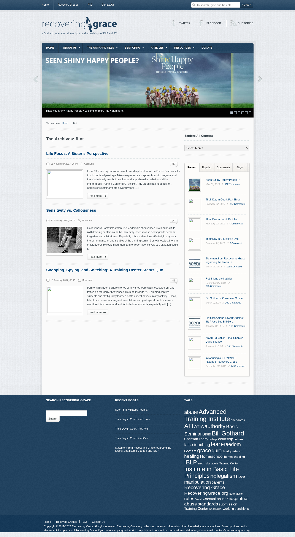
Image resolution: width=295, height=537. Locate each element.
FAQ (89, 4)
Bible (206, 434)
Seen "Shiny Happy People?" (223, 179)
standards (208, 503)
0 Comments (236, 223)
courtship (225, 439)
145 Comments (214, 286)
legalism (227, 476)
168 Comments (235, 346)
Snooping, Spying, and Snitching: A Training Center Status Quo (104, 270)
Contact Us (108, 4)
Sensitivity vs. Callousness (71, 210)
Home (45, 4)
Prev (35, 79)
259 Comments (233, 302)
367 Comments (232, 184)
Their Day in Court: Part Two (222, 219)
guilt (216, 450)
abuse (191, 412)
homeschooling (234, 456)
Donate (206, 47)
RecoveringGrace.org (206, 493)
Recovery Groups (68, 4)
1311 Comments (237, 326)
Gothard (190, 451)
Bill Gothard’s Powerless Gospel (224, 298)
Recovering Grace (204, 487)
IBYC (200, 463)
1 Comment (236, 243)
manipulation (197, 482)
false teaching (197, 444)
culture (238, 439)
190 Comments (235, 266)
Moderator (87, 220)
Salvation (200, 499)
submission (228, 504)
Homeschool (212, 456)
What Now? (215, 508)
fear (215, 444)
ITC (213, 476)
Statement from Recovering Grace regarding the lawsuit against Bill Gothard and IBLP (143, 449)
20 (173, 220)
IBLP (190, 462)
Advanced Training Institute (207, 415)
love (241, 476)
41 (173, 280)
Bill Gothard (228, 433)
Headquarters (231, 451)
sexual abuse (216, 499)
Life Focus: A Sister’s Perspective (77, 153)
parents (217, 482)
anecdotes (238, 420)
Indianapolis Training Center (221, 463)
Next (260, 79)
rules (189, 498)
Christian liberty (196, 439)
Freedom (231, 444)
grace (204, 450)
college (213, 439)
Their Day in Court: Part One (222, 238)
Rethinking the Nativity (219, 278)
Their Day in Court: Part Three (223, 199)
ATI (188, 426)
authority (215, 426)
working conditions (236, 508)
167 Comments (238, 204)
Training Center (196, 508)
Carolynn (89, 163)
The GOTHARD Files (98, 49)
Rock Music (236, 493)
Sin (229, 499)
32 (173, 164)
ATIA (199, 426)
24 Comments (238, 366)
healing (191, 456)
